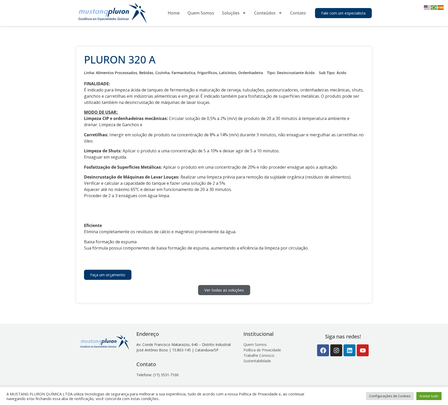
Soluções (231, 13)
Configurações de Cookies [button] (390, 396)
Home (174, 13)
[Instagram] (336, 350)
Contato (298, 13)
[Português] (434, 7)
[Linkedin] (349, 350)
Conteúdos (265, 13)
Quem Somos (200, 13)
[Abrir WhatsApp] (435, 392)
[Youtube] (363, 350)
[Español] (440, 7)
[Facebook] (323, 350)
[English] (427, 7)
